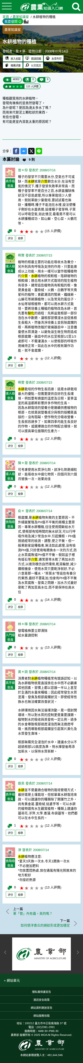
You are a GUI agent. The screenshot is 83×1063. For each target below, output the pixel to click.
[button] (12, 980)
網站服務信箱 (41, 1015)
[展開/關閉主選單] (7, 7)
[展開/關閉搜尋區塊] (76, 7)
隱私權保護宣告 (41, 991)
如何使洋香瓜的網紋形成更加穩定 (45, 925)
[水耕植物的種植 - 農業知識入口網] (41, 7)
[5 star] (21, 86)
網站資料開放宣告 (41, 1007)
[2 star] (10, 86)
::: (81, 15)
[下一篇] (75, 923)
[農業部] (41, 953)
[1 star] (6, 86)
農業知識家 (21, 17)
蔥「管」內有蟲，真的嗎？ (33, 914)
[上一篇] (8, 911)
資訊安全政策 (41, 999)
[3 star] (13, 86)
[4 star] (17, 86)
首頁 (6, 17)
